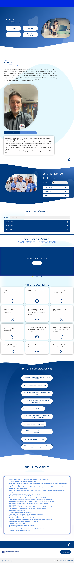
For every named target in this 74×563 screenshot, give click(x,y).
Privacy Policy (69, 560)
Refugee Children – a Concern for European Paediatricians (26, 514)
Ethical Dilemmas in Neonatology (18, 510)
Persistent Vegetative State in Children (20, 516)
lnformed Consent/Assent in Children (20, 530)
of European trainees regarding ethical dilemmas (23, 481)
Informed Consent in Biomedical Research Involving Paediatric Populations (30, 519)
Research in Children (15, 527)
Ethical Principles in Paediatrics (18, 523)
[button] (2, 261)
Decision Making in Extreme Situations (20, 512)
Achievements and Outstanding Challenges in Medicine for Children (28, 497)
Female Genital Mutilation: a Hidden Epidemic (22, 496)
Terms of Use (63, 560)
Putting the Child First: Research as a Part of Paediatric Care (26, 528)
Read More (37, 263)
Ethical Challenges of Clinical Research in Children (23, 521)
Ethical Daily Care (14, 505)
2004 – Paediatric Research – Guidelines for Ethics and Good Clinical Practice (31, 501)
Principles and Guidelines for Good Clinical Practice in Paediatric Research (30, 507)
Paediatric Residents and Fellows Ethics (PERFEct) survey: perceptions (29, 479)
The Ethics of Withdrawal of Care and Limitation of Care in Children (28, 518)
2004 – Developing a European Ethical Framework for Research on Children (30, 499)
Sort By (45, 182)
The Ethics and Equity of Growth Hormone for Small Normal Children (29, 503)
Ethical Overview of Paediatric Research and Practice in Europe (27, 508)
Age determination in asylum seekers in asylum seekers (25, 494)
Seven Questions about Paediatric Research (21, 525)
